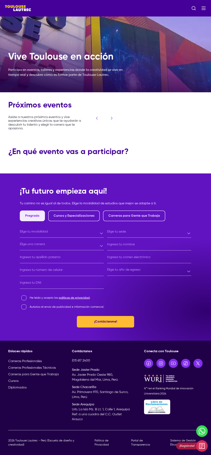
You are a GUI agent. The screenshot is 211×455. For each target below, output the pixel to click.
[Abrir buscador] (193, 8)
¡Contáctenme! (105, 321)
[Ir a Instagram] (160, 363)
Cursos (13, 381)
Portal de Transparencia (140, 442)
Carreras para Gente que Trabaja (33, 374)
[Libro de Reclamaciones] (173, 407)
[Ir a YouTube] (173, 363)
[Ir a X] (198, 363)
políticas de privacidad (74, 297)
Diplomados (17, 387)
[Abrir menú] (203, 8)
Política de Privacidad (102, 442)
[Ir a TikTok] (185, 363)
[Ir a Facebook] (148, 363)
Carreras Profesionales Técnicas (32, 368)
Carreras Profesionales (25, 361)
